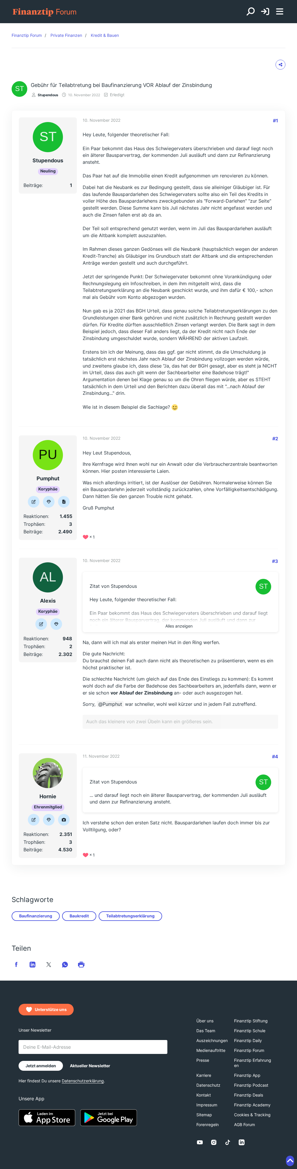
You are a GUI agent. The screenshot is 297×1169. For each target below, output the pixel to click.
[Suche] (250, 11)
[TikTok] (227, 1142)
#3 (275, 561)
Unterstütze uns (51, 1009)
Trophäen (33, 524)
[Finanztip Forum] (45, 12)
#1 (275, 120)
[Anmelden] (265, 12)
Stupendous (48, 95)
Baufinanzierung (35, 915)
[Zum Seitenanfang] (290, 1161)
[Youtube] (199, 1142)
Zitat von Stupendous (113, 586)
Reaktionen (35, 516)
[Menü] (279, 11)
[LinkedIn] (241, 1142)
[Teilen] (280, 65)
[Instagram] (213, 1142)
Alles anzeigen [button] (179, 625)
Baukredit (79, 915)
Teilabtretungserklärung (130, 915)
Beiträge (32, 185)
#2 (275, 438)
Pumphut (112, 704)
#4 (275, 756)
